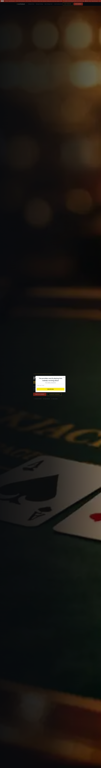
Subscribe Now (50, 389)
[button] (51, 379)
